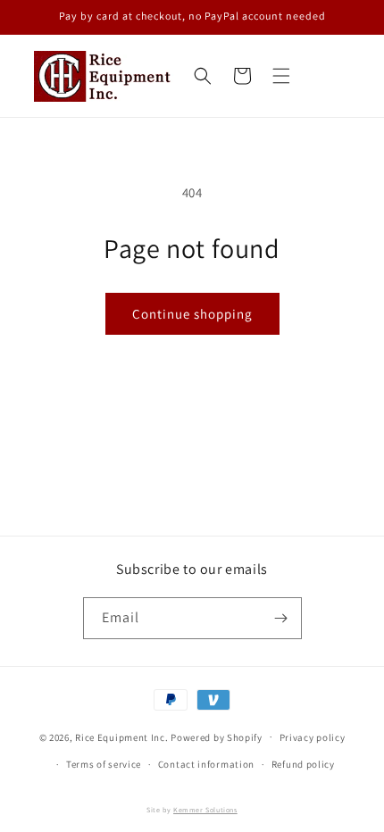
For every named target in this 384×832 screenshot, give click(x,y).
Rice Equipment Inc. (121, 736)
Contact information (206, 764)
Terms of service (103, 764)
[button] (281, 76)
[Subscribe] (281, 618)
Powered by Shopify (217, 736)
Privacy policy (313, 737)
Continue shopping (192, 313)
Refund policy (303, 764)
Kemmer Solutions (205, 809)
